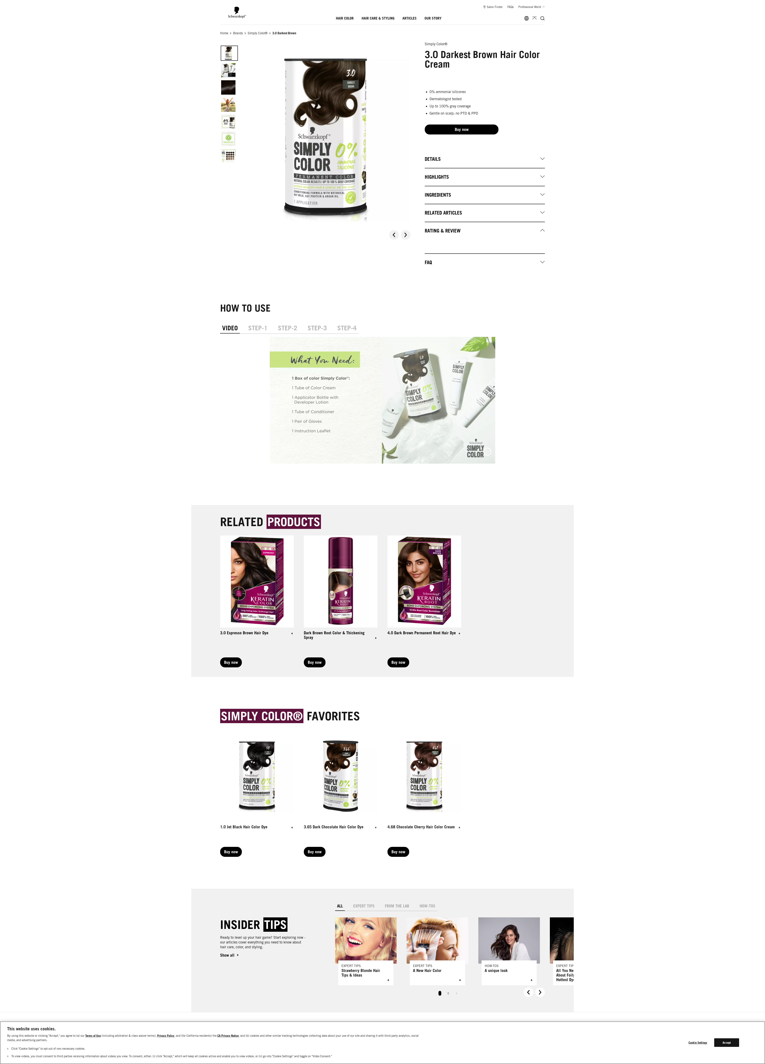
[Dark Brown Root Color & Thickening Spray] (341, 601)
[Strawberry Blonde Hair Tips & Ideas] (366, 951)
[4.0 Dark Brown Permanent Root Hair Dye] (424, 601)
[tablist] (440, 992)
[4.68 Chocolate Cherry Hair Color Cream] (424, 793)
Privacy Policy (165, 1035)
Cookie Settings (697, 1042)
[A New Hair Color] (437, 951)
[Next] (405, 235)
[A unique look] (509, 951)
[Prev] (394, 235)
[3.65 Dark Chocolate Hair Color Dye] (341, 793)
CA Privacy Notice (228, 1035)
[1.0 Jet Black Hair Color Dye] (257, 793)
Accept (727, 1042)
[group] (315, 137)
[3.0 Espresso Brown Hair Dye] (257, 601)
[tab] (230, 327)
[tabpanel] (382, 403)
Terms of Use (93, 1035)
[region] (382, 1042)
